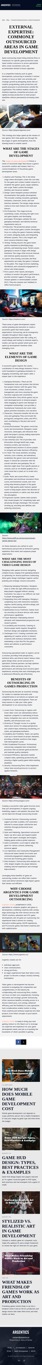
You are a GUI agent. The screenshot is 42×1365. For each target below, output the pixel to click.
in (19, 1360)
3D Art (9, 1351)
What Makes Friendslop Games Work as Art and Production (20, 1292)
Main (3, 20)
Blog (8, 20)
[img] (24, 1360)
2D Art (9, 1348)
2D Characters (20, 1348)
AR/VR (33, 1351)
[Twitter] (23, 1042)
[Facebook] (18, 1042)
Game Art (31, 1348)
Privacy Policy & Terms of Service (20, 1340)
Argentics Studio (8, 904)
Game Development (21, 1351)
